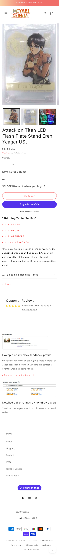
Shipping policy (32, 545)
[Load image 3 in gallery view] (47, 116)
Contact (10, 455)
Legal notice (46, 545)
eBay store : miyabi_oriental (16, 375)
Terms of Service (14, 468)
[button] (6, 13)
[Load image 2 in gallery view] (29, 116)
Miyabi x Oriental (18, 540)
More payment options (29, 211)
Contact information (31, 550)
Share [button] (8, 284)
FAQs (8, 462)
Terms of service (17, 545)
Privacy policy (47, 540)
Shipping (5, 153)
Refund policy (13, 475)
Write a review (29, 309)
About (9, 441)
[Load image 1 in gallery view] (11, 116)
